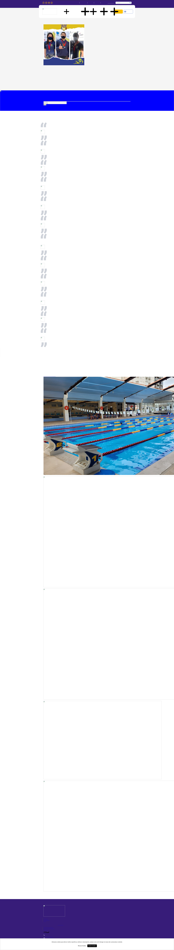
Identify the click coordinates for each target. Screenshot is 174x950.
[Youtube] (49, 3)
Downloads (110, 3)
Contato (102, 3)
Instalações (77, 11)
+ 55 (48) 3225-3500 (70, 3)
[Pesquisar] (130, 3)
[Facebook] (43, 3)
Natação (46, 924)
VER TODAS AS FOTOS (50, 381)
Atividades (96, 11)
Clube (61, 11)
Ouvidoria (96, 3)
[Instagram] (46, 3)
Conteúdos (107, 11)
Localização (80, 3)
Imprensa (88, 3)
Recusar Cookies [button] (82, 945)
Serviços (86, 11)
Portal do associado (130, 11)
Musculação (47, 925)
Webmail (46, 936)
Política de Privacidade (50, 934)
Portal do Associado (49, 933)
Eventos (69, 11)
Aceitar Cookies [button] (92, 945)
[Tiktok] (52, 3)
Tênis (45, 927)
